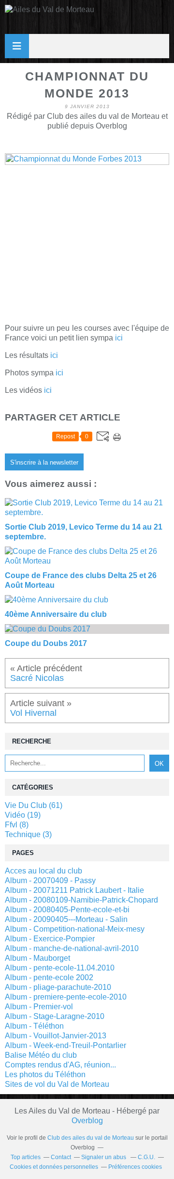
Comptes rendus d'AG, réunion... (60, 1065)
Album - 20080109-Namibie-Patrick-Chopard (81, 900)
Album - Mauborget (37, 958)
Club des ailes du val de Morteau (90, 1137)
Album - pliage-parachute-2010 (58, 987)
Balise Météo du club (41, 1055)
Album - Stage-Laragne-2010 (54, 1016)
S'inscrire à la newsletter (44, 462)
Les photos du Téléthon (45, 1074)
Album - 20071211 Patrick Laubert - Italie (74, 890)
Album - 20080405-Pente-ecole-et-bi (67, 909)
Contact (61, 1157)
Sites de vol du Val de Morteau (57, 1084)
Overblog (87, 1120)
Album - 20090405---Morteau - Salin (66, 919)
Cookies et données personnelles (54, 1166)
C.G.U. (146, 1157)
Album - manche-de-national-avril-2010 (72, 948)
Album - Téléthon (34, 1026)
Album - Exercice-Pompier (50, 939)
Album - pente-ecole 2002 (49, 977)
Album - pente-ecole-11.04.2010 (60, 968)
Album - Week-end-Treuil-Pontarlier (65, 1045)
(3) (28, 834)
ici (119, 338)
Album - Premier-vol (39, 1006)
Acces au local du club (43, 871)
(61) (33, 805)
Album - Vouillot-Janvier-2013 (55, 1036)
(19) (23, 815)
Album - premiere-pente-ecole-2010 (66, 997)
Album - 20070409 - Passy (50, 880)
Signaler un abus (104, 1157)
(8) (17, 825)
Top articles (26, 1157)
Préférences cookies (135, 1166)
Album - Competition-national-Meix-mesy (75, 929)
